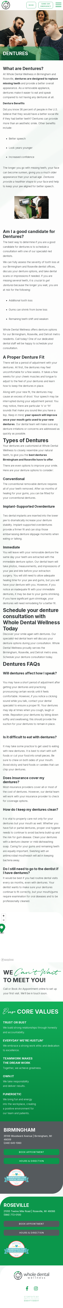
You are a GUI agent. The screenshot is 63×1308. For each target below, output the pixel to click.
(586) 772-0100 (12, 1214)
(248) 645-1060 (12, 1143)
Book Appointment (31, 1152)
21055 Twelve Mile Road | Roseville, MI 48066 (29, 1211)
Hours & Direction (31, 1161)
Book (31, 5)
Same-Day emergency (45, 5)
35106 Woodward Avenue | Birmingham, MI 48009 (28, 1138)
